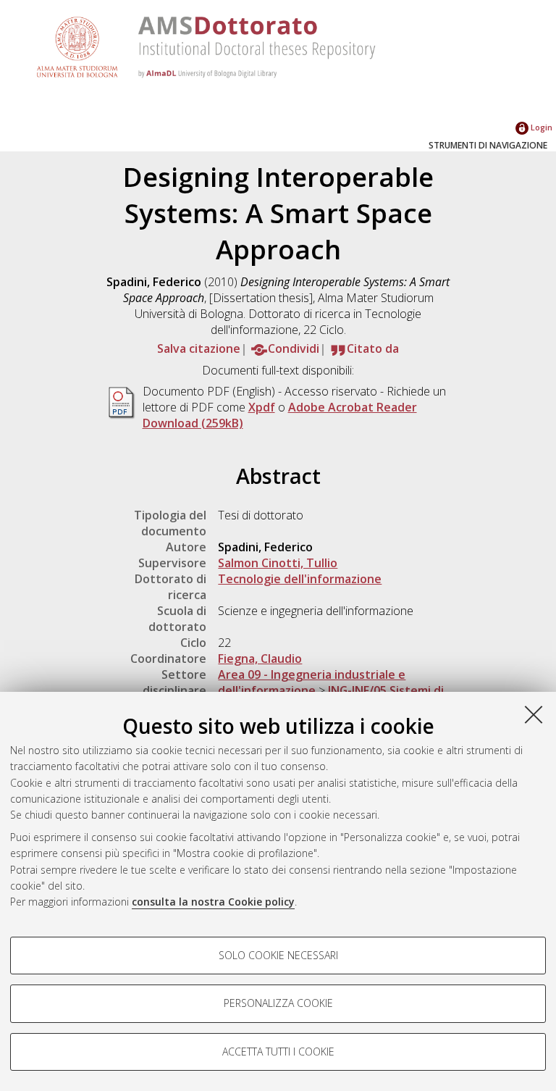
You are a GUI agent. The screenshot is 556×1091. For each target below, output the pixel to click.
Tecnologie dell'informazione (300, 579)
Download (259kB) (193, 423)
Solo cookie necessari (278, 955)
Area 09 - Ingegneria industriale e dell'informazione (311, 682)
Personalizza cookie (278, 1003)
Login (540, 127)
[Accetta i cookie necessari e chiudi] (533, 714)
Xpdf (261, 407)
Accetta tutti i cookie (278, 1051)
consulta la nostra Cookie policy (213, 901)
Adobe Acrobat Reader (352, 407)
